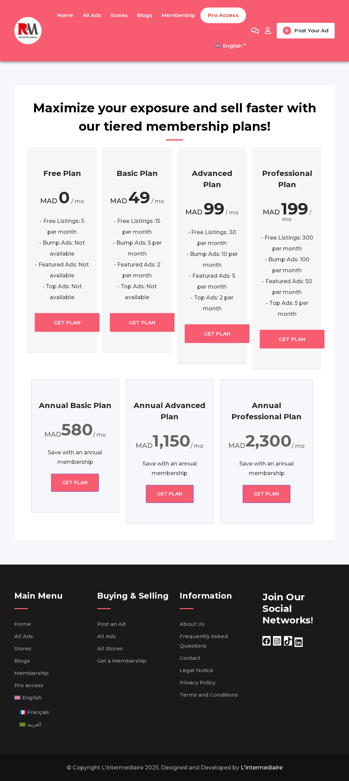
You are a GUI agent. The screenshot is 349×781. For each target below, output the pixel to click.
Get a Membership (122, 660)
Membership (178, 15)
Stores (118, 15)
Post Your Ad (311, 30)
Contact (190, 658)
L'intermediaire (262, 767)
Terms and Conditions (209, 694)
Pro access (223, 15)
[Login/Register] (268, 30)
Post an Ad (111, 624)
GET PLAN (67, 322)
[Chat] (255, 30)
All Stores (110, 648)
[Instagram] (277, 640)
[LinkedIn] (298, 642)
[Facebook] (266, 640)
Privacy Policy (197, 682)
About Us (192, 624)
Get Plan (75, 482)
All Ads (92, 15)
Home (65, 15)
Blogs (144, 15)
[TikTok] (288, 640)
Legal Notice (196, 670)
